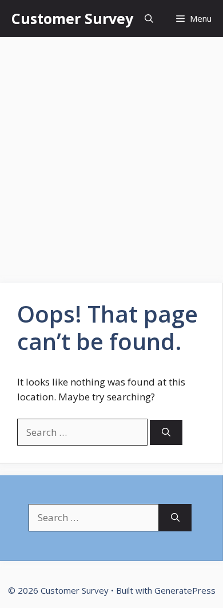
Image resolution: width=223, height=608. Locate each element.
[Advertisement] (111, 154)
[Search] (166, 433)
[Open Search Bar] (149, 18)
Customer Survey (72, 18)
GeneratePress (185, 590)
